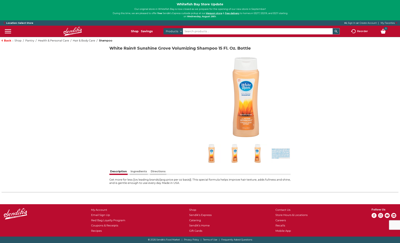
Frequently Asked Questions (236, 239)
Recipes (96, 230)
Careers (280, 220)
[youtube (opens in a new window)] (387, 216)
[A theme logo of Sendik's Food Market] (72, 31)
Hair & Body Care (84, 40)
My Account (99, 209)
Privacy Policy (191, 239)
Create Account (368, 23)
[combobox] (173, 31)
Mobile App (283, 230)
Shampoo (105, 40)
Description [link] (118, 171)
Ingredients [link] (139, 171)
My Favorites (388, 23)
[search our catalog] (336, 31)
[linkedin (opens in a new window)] (393, 216)
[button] (212, 153)
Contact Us (282, 209)
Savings (147, 31)
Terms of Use (210, 239)
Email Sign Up (100, 215)
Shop (134, 31)
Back (7, 40)
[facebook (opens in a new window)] (374, 216)
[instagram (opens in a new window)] (380, 216)
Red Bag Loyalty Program (108, 220)
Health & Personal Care (53, 40)
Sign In (351, 23)
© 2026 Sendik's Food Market (164, 239)
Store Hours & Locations (291, 215)
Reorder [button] (362, 31)
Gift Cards (195, 230)
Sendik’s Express (200, 215)
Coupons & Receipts (104, 225)
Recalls (280, 225)
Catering (195, 220)
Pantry (29, 40)
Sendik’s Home (199, 225)
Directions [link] (158, 171)
